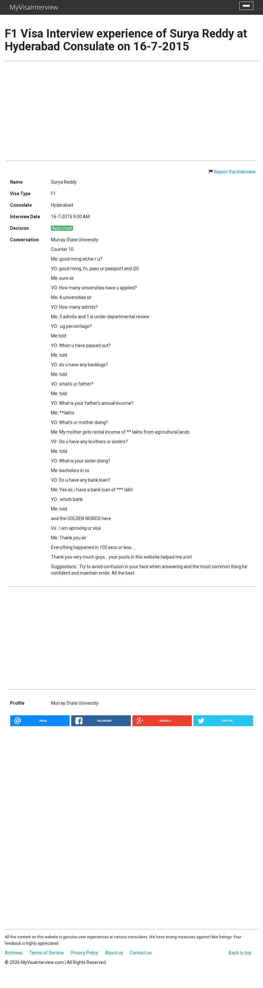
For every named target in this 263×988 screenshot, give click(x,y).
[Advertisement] (131, 111)
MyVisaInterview (34, 7)
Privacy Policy (84, 952)
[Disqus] (131, 814)
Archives (13, 952)
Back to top (240, 952)
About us (114, 952)
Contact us (141, 952)
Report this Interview (235, 171)
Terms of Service (46, 952)
